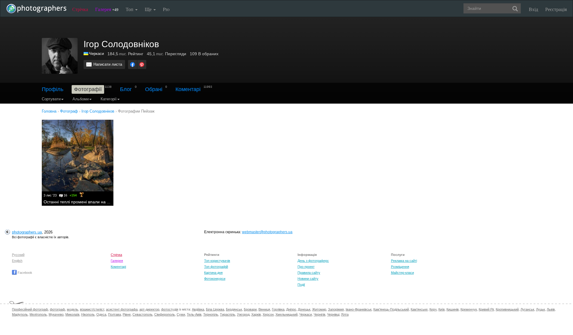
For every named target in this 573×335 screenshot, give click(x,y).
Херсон (268, 314)
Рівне (127, 314)
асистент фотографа (122, 309)
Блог (126, 89)
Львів (551, 309)
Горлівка (278, 309)
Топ (130, 9)
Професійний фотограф (30, 309)
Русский (18, 254)
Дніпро (291, 309)
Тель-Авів (194, 314)
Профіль (52, 89)
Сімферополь (164, 314)
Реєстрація (556, 9)
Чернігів (319, 314)
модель (72, 309)
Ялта (345, 314)
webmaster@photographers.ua (267, 232)
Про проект (306, 266)
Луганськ (527, 309)
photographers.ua (27, 232)
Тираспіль (227, 314)
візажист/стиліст (92, 309)
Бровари (250, 309)
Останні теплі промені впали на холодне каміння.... (94, 201)
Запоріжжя (336, 309)
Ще (149, 9)
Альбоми (81, 99)
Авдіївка (198, 309)
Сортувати (51, 99)
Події (301, 284)
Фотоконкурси (214, 278)
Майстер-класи (402, 272)
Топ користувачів (217, 260)
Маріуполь (20, 314)
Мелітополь (38, 314)
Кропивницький (507, 309)
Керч (433, 309)
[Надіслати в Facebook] (132, 64)
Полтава (114, 314)
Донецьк (304, 309)
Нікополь (88, 314)
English (17, 260)
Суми (181, 314)
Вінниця (264, 309)
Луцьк (540, 309)
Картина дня (213, 272)
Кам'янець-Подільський (391, 309)
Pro (166, 9)
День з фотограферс (313, 260)
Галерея (106, 9)
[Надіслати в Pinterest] (141, 64)
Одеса (101, 314)
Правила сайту (309, 272)
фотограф (57, 309)
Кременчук (468, 309)
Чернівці (333, 314)
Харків (256, 314)
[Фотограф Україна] (86, 53)
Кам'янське (419, 309)
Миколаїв (72, 314)
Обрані (153, 89)
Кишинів (452, 309)
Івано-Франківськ (359, 309)
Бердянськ (234, 309)
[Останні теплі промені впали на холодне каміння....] (77, 155)
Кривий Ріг (486, 309)
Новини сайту (308, 278)
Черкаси (96, 53)
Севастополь (143, 314)
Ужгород (243, 314)
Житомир (319, 309)
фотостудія (169, 309)
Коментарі (188, 89)
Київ (441, 309)
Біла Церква (215, 309)
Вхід (533, 9)
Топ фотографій (216, 266)
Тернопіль (210, 314)
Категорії (109, 99)
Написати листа (107, 64)
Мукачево (56, 314)
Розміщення (400, 266)
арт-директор (149, 309)
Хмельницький (286, 314)
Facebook (24, 272)
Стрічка (80, 9)
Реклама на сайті (404, 260)
